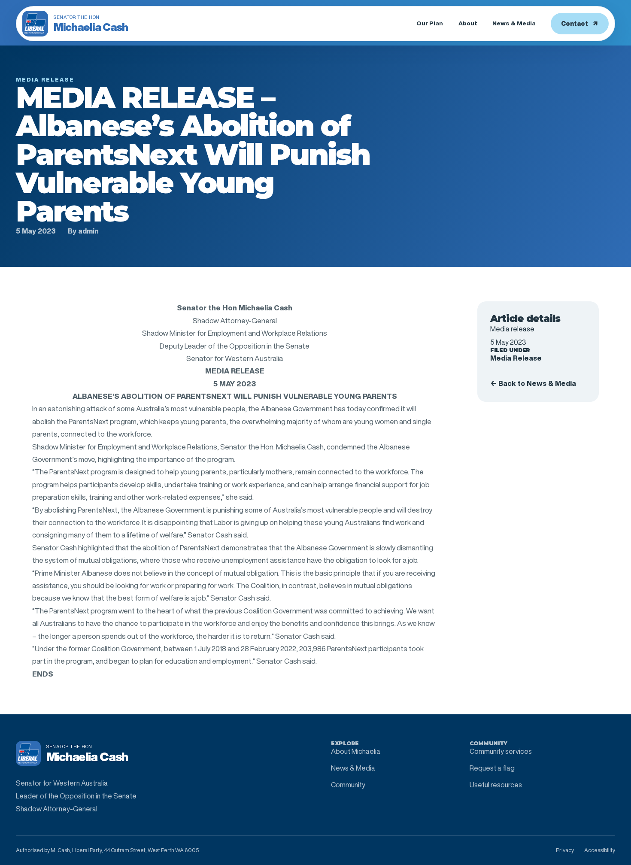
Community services (501, 751)
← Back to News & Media (533, 383)
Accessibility (599, 850)
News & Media (514, 23)
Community (348, 784)
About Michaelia (355, 751)
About (467, 23)
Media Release (516, 358)
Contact (579, 23)
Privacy (565, 850)
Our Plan (429, 23)
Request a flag (492, 768)
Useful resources (496, 784)
